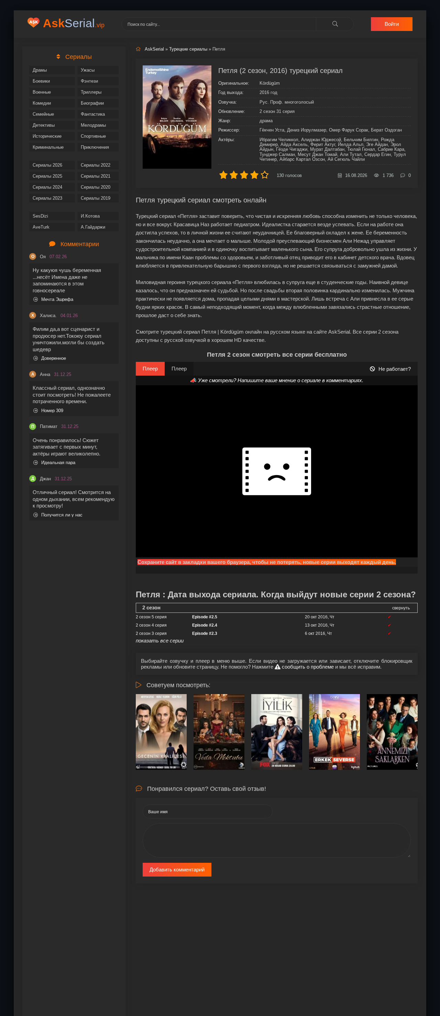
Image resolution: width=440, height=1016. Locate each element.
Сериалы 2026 (47, 165)
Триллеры (91, 92)
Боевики (41, 81)
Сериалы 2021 (95, 176)
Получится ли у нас (61, 515)
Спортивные (93, 136)
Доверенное (53, 358)
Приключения (95, 147)
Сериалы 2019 (95, 198)
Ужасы (88, 70)
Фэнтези (89, 81)
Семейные (43, 114)
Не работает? (394, 369)
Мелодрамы (93, 125)
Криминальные (48, 147)
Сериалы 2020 (95, 187)
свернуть (401, 608)
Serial (73, 23)
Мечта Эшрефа (57, 299)
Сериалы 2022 (95, 165)
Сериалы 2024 (47, 187)
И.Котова (90, 216)
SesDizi (40, 216)
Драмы (40, 70)
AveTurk (41, 227)
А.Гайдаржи (93, 227)
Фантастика (93, 114)
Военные (42, 92)
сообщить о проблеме (307, 667)
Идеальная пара (58, 462)
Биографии (92, 103)
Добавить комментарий (177, 869)
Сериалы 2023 (47, 198)
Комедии (42, 103)
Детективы (44, 125)
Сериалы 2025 (47, 176)
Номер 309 (52, 410)
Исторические (47, 136)
